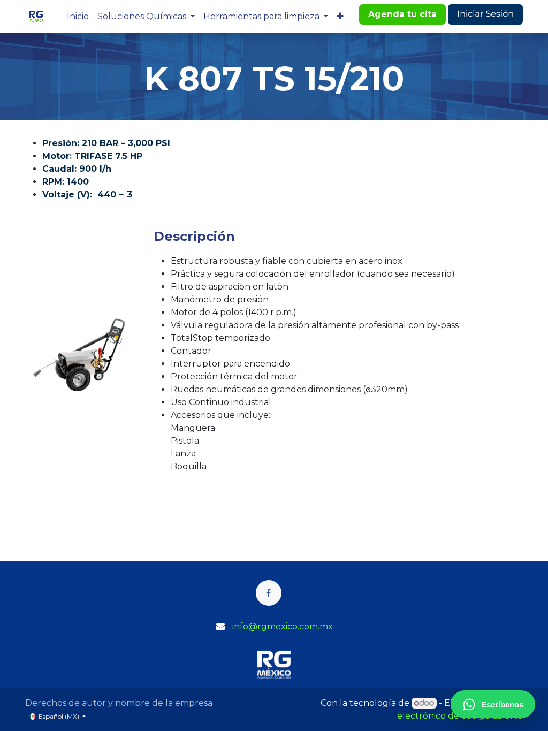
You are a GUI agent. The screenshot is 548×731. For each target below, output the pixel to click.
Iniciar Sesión (485, 14)
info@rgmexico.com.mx (282, 626)
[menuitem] (78, 16)
